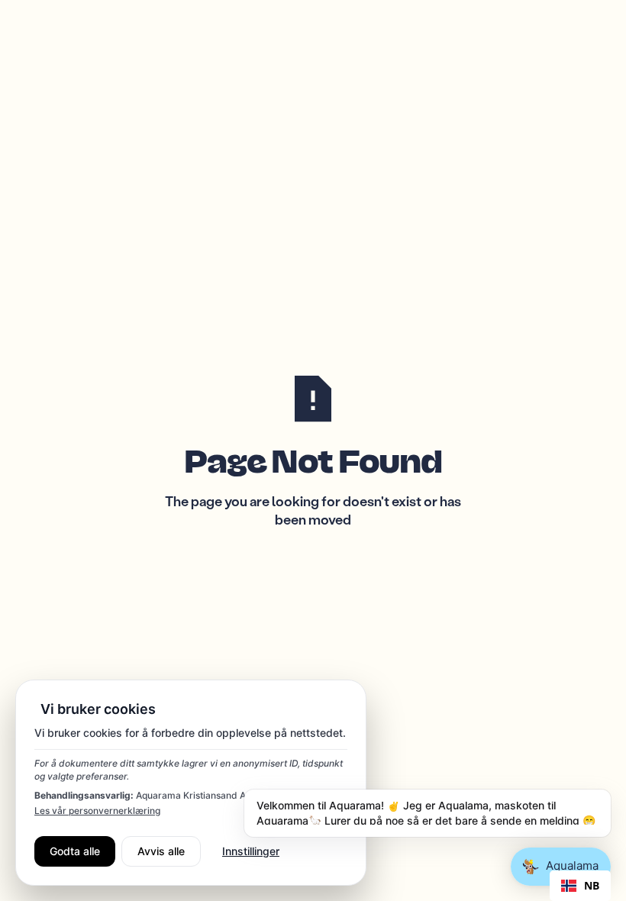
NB (591, 886)
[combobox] (580, 885)
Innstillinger (250, 850)
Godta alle (75, 850)
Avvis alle (161, 850)
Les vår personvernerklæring (97, 810)
